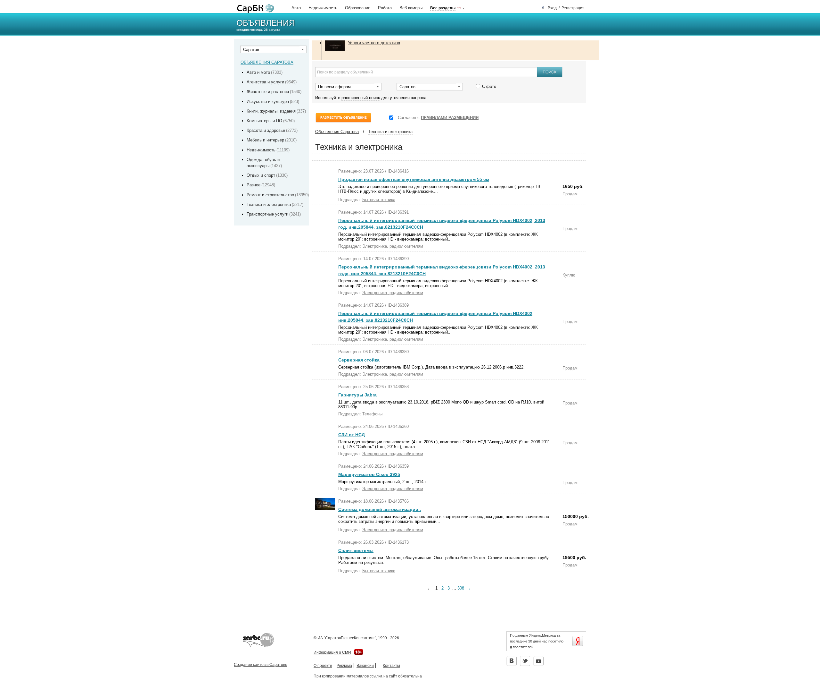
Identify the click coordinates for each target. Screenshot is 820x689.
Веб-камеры (410, 7)
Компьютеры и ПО (264, 120)
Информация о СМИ (332, 652)
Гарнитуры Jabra (357, 394)
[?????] (254, 8)
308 (460, 588)
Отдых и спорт (261, 175)
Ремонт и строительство (270, 194)
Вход (552, 8)
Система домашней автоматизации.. (379, 509)
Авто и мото (258, 72)
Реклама (344, 665)
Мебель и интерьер (265, 140)
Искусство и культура (268, 101)
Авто (296, 7)
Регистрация (573, 8)
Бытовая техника (378, 199)
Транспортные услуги (267, 214)
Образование (357, 7)
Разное (253, 185)
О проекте (323, 665)
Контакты (391, 665)
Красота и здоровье (266, 130)
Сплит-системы (355, 550)
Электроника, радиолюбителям (392, 246)
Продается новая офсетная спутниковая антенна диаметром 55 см (413, 179)
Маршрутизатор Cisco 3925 (369, 474)
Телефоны (372, 414)
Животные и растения (268, 91)
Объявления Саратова (337, 131)
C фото (489, 86)
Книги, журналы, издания (271, 111)
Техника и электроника (269, 204)
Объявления (265, 23)
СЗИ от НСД (351, 434)
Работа (385, 7)
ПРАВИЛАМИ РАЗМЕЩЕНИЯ (450, 117)
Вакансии (365, 665)
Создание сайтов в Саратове (260, 664)
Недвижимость (322, 7)
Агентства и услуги (265, 82)
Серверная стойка (359, 359)
